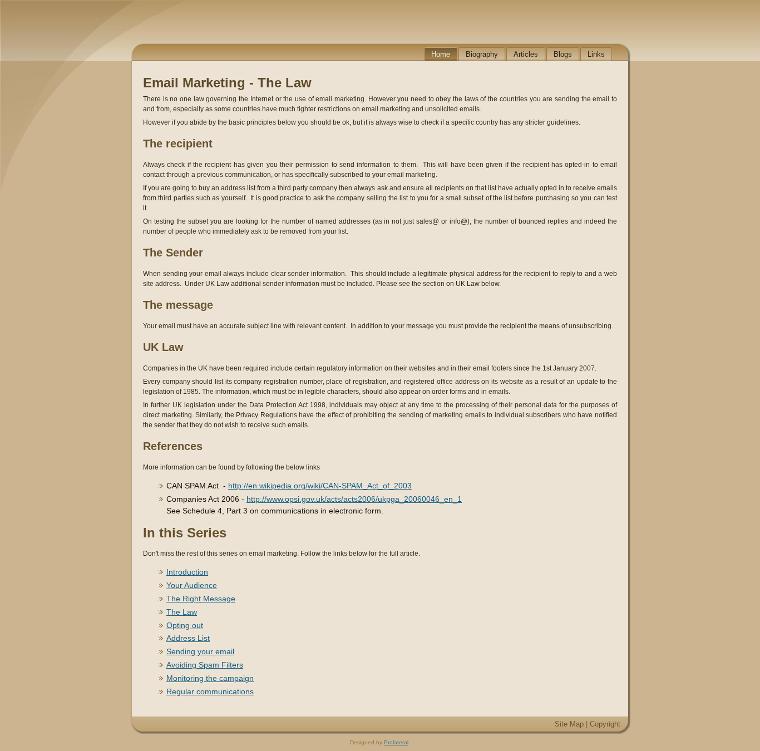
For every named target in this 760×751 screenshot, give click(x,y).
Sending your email (200, 651)
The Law (181, 611)
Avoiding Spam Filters (204, 664)
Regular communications (210, 691)
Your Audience (191, 585)
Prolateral (396, 742)
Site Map (569, 724)
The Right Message (200, 598)
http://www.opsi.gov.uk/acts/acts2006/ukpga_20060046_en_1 (354, 499)
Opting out (184, 625)
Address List (188, 638)
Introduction (187, 571)
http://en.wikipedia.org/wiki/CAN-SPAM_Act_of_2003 (320, 485)
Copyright (605, 724)
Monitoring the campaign (210, 678)
